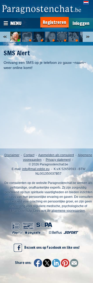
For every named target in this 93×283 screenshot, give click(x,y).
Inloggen (81, 23)
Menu (15, 23)
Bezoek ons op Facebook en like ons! (51, 247)
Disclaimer (11, 155)
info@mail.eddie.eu (36, 169)
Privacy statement (58, 160)
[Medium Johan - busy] (62, 37)
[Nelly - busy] (27, 37)
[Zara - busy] (73, 37)
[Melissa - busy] (39, 37)
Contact (29, 155)
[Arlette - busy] (50, 37)
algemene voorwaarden (68, 211)
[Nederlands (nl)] (86, 2)
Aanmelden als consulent (56, 155)
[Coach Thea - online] (15, 37)
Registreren (54, 22)
